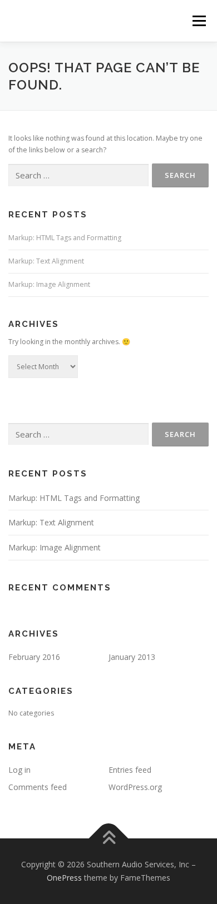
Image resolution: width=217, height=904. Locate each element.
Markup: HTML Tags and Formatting (64, 237)
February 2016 (34, 657)
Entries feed (129, 769)
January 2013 (131, 657)
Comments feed (37, 787)
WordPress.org (135, 787)
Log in (19, 769)
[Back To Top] (109, 838)
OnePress (64, 877)
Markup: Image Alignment (49, 284)
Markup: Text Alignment (46, 261)
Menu (198, 21)
